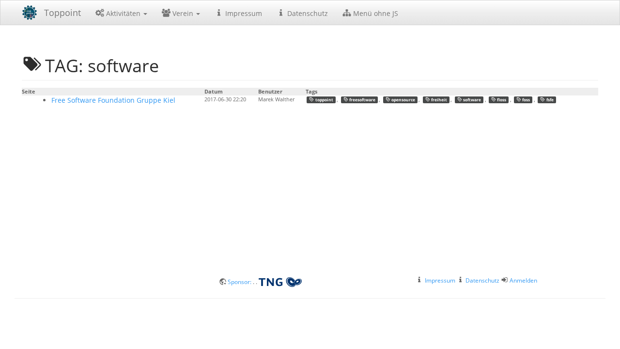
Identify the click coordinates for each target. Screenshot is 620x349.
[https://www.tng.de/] (280, 282)
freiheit (438, 99)
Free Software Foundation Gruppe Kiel (113, 100)
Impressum (242, 13)
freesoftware (361, 99)
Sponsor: (240, 282)
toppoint (323, 99)
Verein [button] (182, 13)
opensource (402, 99)
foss (525, 99)
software (471, 99)
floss (501, 99)
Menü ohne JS (374, 13)
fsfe (549, 99)
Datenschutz (306, 13)
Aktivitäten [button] (123, 13)
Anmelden (523, 280)
